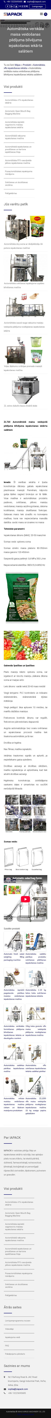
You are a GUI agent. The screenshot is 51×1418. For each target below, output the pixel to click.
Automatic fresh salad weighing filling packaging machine (14, 957)
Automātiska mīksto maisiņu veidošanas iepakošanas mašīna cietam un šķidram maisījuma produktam (14, 1104)
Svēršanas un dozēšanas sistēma (16, 183)
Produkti (27, 65)
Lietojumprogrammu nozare (17, 1320)
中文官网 (23, 6)
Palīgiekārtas (11, 193)
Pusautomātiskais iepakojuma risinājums (18, 172)
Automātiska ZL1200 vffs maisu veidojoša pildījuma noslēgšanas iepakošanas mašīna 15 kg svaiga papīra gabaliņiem (36, 1105)
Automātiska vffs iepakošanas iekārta (19, 101)
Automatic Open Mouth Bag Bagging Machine (17, 112)
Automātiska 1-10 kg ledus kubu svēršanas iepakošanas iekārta (36, 993)
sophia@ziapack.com (36, 2)
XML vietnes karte (25, 1414)
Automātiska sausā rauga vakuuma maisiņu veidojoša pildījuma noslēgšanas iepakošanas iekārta (24, 327)
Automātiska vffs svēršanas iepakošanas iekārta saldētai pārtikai (36, 1068)
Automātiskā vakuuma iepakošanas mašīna (15, 137)
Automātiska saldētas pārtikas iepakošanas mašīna (14, 1068)
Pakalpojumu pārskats (15, 1354)
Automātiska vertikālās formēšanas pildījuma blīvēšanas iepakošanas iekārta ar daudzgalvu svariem (14, 1032)
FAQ (7, 1345)
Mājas (18, 65)
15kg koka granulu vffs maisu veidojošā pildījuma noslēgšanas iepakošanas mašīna (36, 1030)
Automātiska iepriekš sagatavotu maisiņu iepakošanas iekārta (14, 125)
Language (37, 6)
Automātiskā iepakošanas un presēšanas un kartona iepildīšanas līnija (18, 149)
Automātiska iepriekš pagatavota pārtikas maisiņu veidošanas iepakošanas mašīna (14, 994)
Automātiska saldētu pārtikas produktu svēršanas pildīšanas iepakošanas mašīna (36, 958)
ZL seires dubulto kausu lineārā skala (20, 406)
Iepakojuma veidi (12, 1337)
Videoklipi (9, 1329)
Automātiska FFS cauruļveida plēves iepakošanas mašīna (18, 161)
